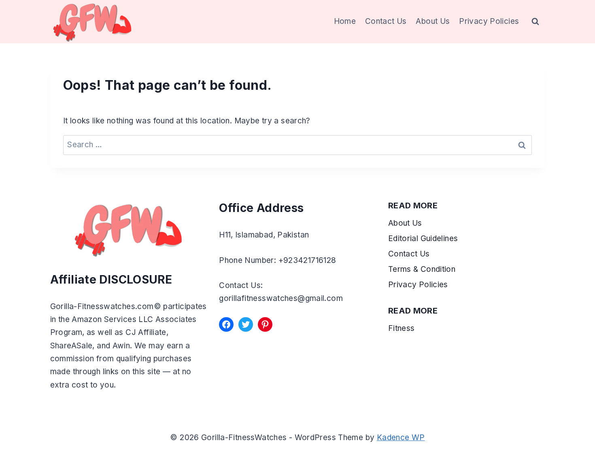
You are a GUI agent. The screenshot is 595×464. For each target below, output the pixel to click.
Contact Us (386, 21)
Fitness (401, 328)
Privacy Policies (489, 21)
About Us (433, 21)
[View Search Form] (535, 22)
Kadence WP (401, 437)
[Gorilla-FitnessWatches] (92, 21)
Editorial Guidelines (423, 238)
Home (345, 21)
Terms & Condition (423, 269)
